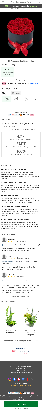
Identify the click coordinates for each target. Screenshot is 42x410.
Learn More (34, 83)
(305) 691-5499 (21, 371)
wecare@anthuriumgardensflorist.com (21, 373)
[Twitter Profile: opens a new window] (32, 379)
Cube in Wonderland (21, 245)
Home (3, 9)
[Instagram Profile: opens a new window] (9, 379)
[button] (37, 405)
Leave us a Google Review (21, 385)
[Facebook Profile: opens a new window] (14, 379)
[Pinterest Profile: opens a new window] (18, 379)
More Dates (35, 99)
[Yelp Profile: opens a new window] (27, 379)
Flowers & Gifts (11, 9)
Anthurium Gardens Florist (21, 2)
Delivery (6, 94)
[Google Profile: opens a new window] (23, 379)
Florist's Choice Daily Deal (22, 262)
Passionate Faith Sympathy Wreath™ (26, 280)
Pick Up (17, 93)
